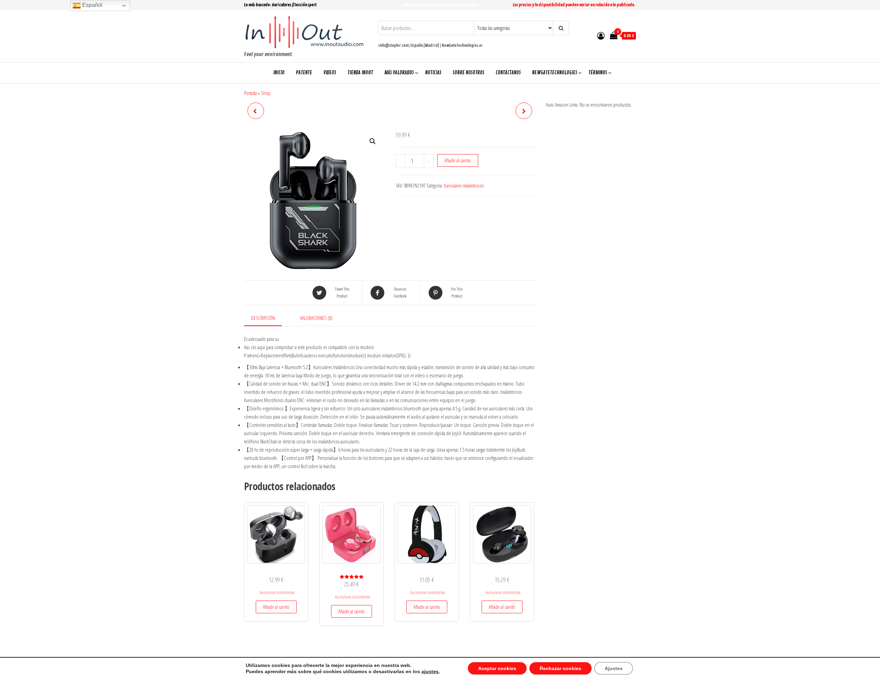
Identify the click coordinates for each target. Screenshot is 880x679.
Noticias (433, 72)
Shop (266, 92)
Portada (250, 92)
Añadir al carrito (457, 160)
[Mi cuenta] (601, 35)
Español (91, 5)
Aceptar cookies (497, 668)
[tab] (268, 318)
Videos (329, 72)
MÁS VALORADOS (399, 72)
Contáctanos (508, 72)
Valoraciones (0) (316, 317)
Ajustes (614, 668)
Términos (597, 72)
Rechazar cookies (560, 668)
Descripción (263, 317)
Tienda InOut (360, 72)
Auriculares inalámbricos (464, 185)
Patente (304, 72)
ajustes (430, 671)
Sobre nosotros (468, 72)
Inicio (279, 72)
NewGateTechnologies (554, 72)
